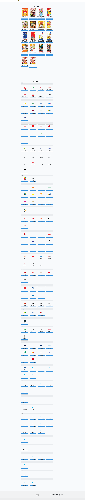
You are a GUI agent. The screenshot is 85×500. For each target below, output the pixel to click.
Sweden (55, 495)
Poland (57, 494)
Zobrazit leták (25, 42)
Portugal (51, 494)
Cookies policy (37, 494)
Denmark (51, 495)
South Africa (59, 496)
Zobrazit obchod (24, 106)
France (57, 493)
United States (51, 496)
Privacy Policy (37, 493)
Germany (51, 493)
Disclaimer (37, 496)
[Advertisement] (37, 3)
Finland (57, 495)
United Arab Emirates (60, 494)
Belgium (59, 493)
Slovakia (55, 494)
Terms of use (37, 495)
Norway (53, 495)
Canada (62, 496)
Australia (54, 496)
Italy (60, 495)
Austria (53, 493)
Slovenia (53, 494)
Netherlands (61, 493)
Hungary (59, 495)
